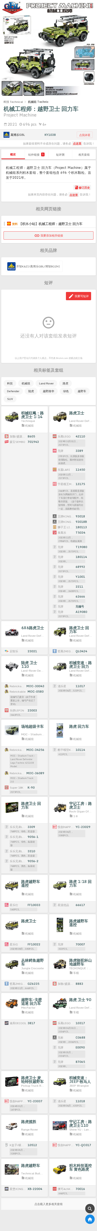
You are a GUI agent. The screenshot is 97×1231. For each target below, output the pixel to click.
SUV (10, 399)
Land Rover (46, 383)
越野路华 (48, 391)
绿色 (66, 391)
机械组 (26, 383)
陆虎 (31, 391)
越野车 (82, 391)
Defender (13, 391)
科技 (10, 383)
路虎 (65, 383)
